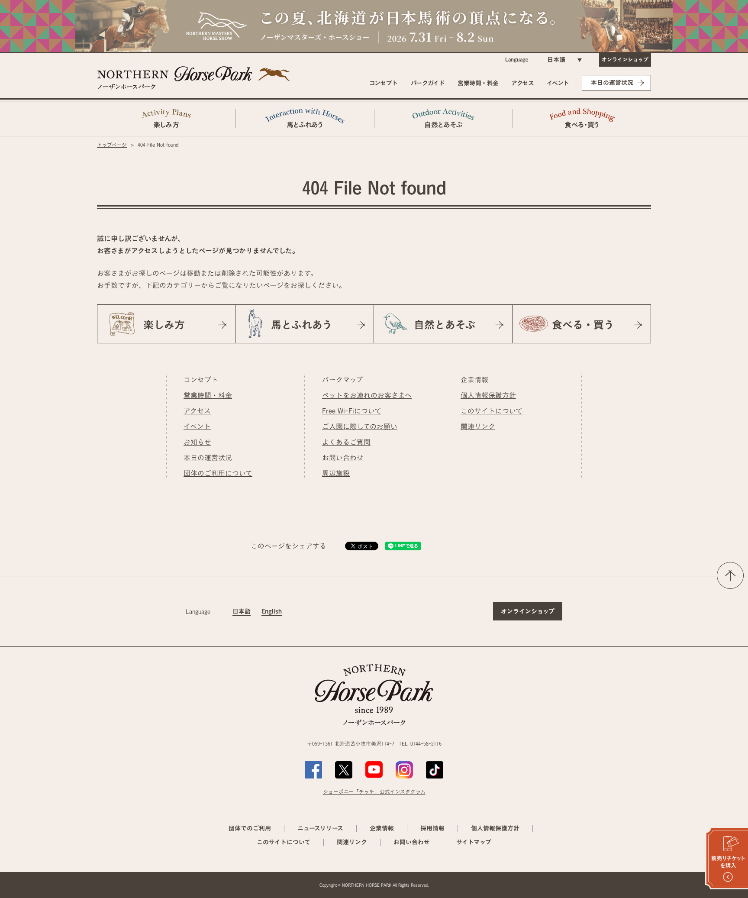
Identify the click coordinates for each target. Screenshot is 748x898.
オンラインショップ (625, 59)
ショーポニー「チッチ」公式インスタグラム (374, 791)
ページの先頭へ (730, 575)
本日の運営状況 (612, 83)
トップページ (112, 144)
